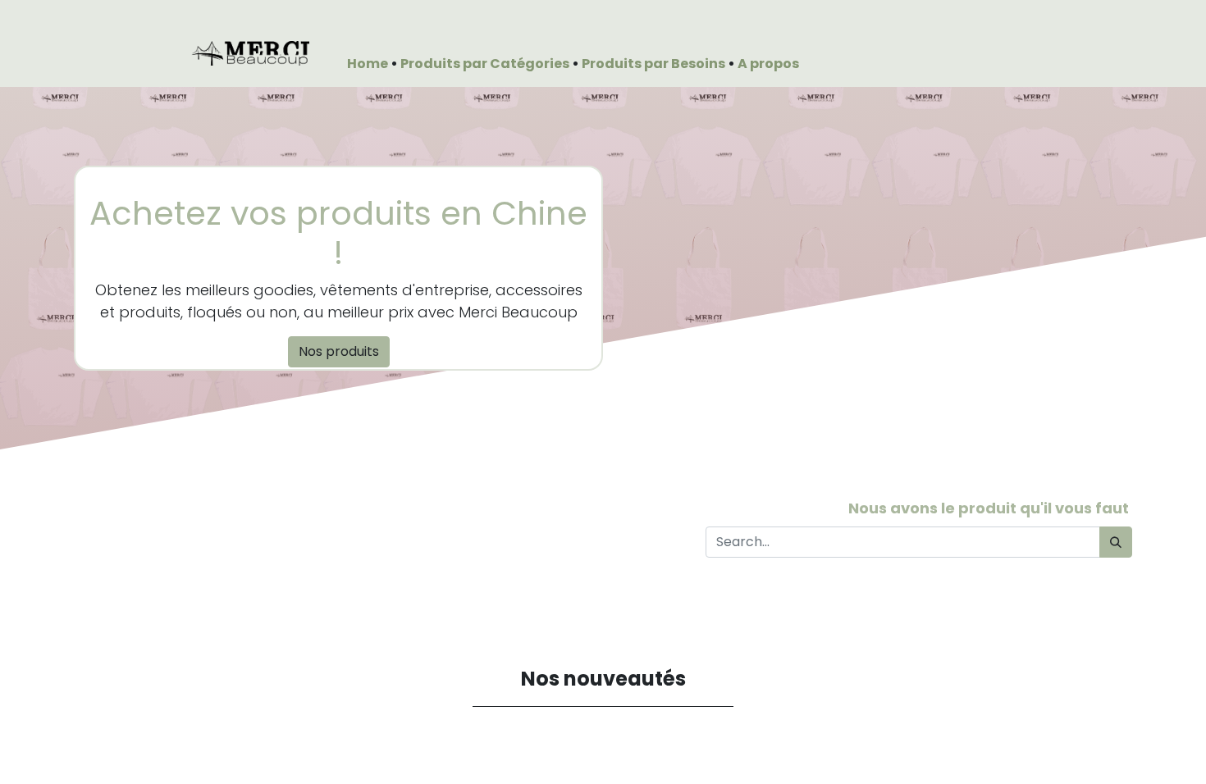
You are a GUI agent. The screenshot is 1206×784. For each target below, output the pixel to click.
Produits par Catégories (486, 63)
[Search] (1115, 542)
